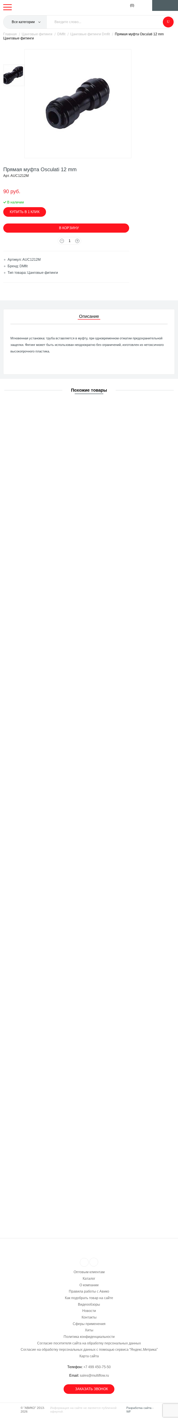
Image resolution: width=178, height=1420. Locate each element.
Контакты (89, 1317)
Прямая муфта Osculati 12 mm (39, 655)
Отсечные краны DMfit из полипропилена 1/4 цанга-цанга (61, 492)
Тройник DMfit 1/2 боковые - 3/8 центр (45, 990)
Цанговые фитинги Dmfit (90, 34)
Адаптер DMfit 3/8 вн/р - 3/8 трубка (42, 408)
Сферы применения (89, 1324)
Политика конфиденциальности (89, 1337)
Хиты (89, 1330)
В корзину (69, 228)
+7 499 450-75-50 (97, 1367)
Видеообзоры (89, 1304)
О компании (89, 1285)
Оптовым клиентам (89, 1272)
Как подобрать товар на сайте (89, 1298)
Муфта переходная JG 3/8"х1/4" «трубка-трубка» (54, 739)
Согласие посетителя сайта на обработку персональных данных (89, 1343)
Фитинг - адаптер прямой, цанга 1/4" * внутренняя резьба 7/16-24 (67, 575)
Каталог (89, 1278)
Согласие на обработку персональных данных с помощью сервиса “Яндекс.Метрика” (89, 1349)
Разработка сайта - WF (139, 1409)
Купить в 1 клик (25, 212)
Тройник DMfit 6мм (30, 1074)
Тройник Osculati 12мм (33, 906)
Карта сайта (89, 1356)
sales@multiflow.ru (94, 1375)
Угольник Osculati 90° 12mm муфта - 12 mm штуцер (56, 1157)
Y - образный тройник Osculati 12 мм (44, 822)
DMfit (61, 34)
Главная (10, 34)
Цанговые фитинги (37, 34)
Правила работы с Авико (89, 1291)
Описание (89, 316)
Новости (89, 1311)
